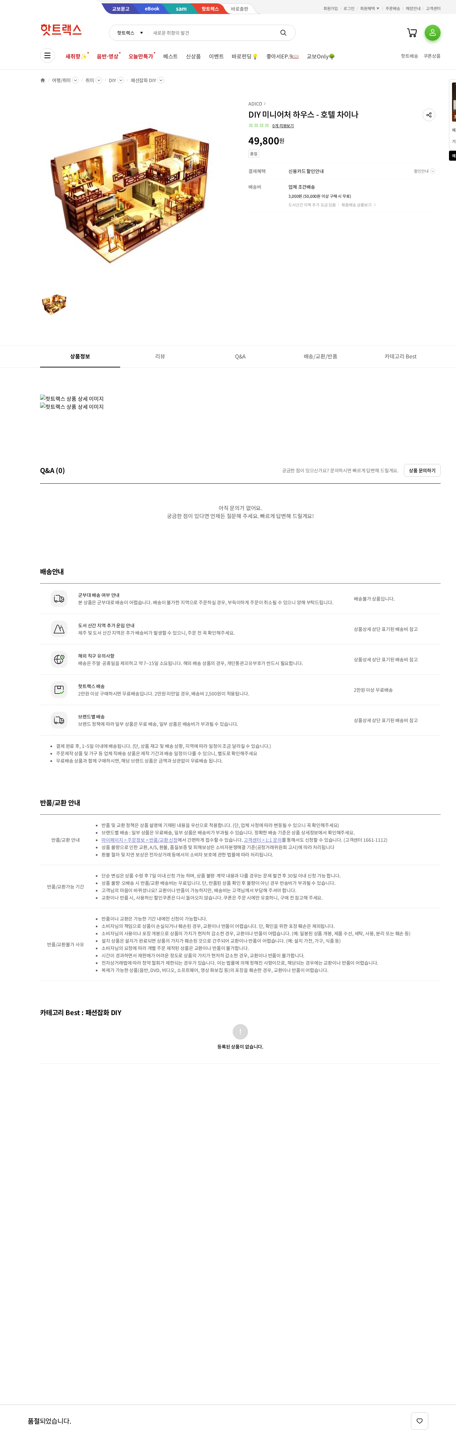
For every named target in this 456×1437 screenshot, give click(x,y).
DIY (112, 80)
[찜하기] (419, 1421)
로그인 (349, 8)
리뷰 (160, 356)
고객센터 (433, 8)
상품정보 (80, 356)
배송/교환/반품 (320, 356)
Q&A (240, 356)
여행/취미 (61, 80)
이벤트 (216, 56)
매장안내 (413, 8)
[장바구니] (412, 33)
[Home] (42, 80)
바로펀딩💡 (245, 56)
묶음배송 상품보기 (356, 204)
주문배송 (393, 8)
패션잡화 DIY (143, 80)
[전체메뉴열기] (47, 55)
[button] (429, 115)
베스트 (170, 56)
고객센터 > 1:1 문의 (262, 839)
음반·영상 (107, 56)
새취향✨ (76, 56)
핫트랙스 (125, 32)
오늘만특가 (141, 56)
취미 (89, 80)
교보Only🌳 (321, 56)
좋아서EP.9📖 (282, 56)
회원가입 (330, 8)
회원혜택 (367, 8)
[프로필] (433, 33)
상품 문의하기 (422, 470)
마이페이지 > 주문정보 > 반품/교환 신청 (139, 839)
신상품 (193, 56)
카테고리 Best (401, 356)
